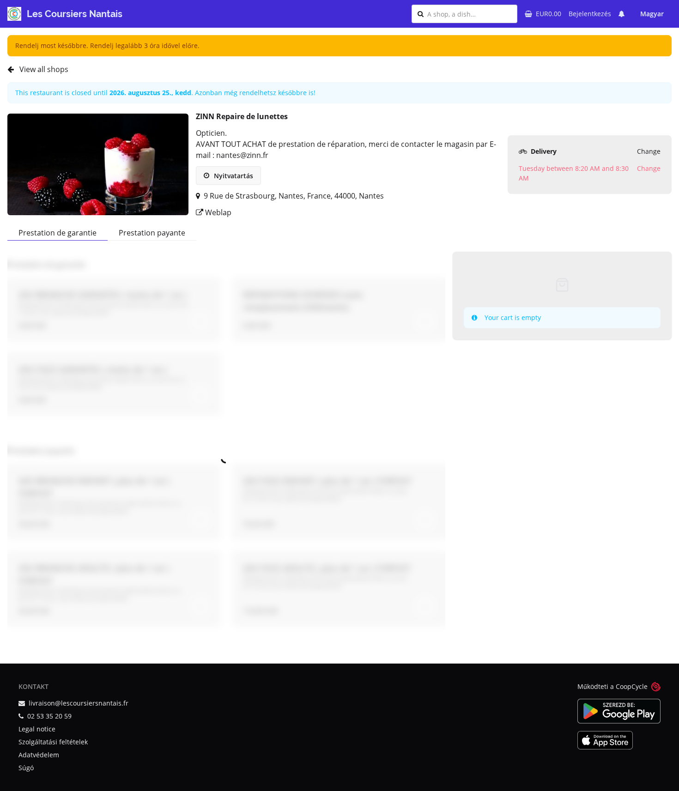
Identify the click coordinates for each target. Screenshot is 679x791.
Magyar (652, 13)
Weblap (217, 212)
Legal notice (36, 729)
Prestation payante (152, 233)
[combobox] (469, 14)
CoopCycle (632, 686)
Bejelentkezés (590, 13)
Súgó (26, 767)
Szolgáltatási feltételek (53, 741)
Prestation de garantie (57, 233)
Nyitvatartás (232, 175)
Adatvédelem (38, 754)
